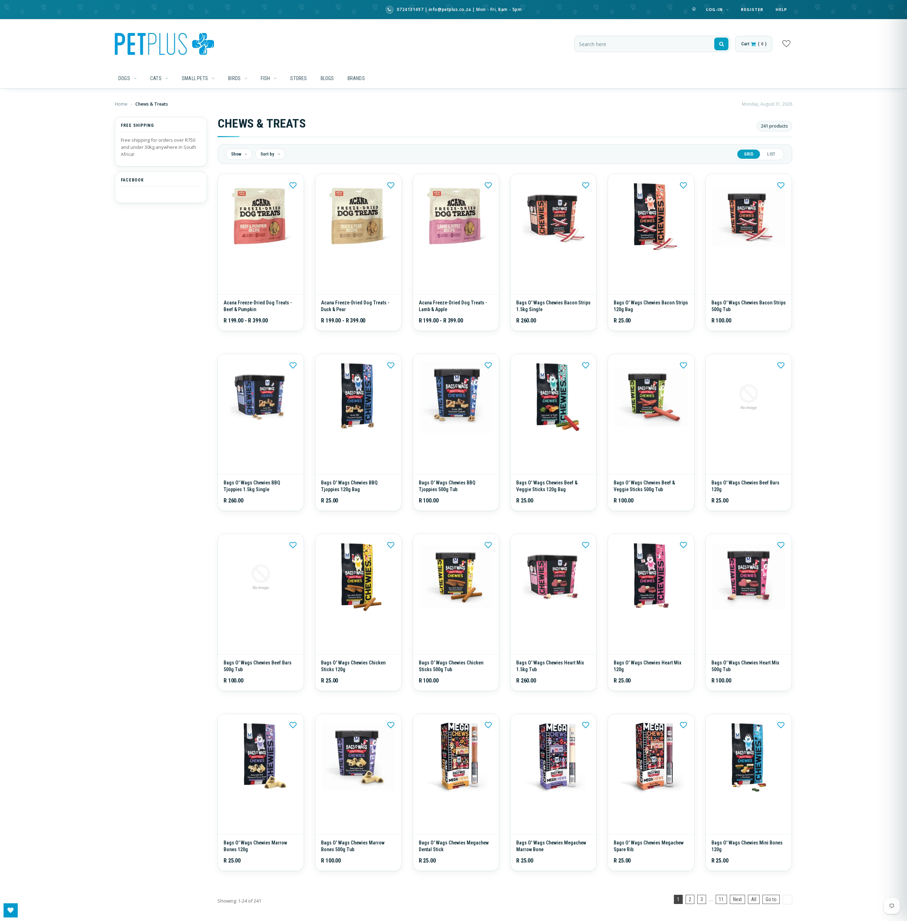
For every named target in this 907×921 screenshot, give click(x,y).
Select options (261, 287)
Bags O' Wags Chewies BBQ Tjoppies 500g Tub (447, 496)
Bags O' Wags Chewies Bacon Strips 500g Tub (748, 311)
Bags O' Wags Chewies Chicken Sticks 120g (353, 682)
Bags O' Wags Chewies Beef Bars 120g (745, 496)
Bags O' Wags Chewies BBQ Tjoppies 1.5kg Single (252, 496)
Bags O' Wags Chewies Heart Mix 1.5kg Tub (550, 682)
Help (781, 9)
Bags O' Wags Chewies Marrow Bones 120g (255, 867)
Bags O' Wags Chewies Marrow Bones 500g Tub (352, 867)
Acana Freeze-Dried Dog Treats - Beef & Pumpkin (258, 311)
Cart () (753, 43)
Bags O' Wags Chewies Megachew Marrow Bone (551, 867)
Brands (356, 78)
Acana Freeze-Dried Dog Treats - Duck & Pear (355, 311)
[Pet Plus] (164, 43)
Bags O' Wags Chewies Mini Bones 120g (747, 867)
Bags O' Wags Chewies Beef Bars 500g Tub (258, 682)
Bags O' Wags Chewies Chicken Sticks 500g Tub (451, 682)
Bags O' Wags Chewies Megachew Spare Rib (648, 867)
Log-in (715, 9)
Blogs (327, 78)
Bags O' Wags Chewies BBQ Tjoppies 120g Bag (349, 496)
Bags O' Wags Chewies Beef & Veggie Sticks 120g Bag (547, 496)
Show (236, 154)
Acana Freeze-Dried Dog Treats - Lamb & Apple (453, 311)
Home (122, 104)
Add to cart (553, 287)
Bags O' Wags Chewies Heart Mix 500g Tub (745, 682)
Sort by (267, 154)
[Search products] (721, 44)
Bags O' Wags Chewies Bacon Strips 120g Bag (651, 311)
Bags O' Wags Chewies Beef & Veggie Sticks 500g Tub (644, 496)
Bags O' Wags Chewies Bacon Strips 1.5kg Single (553, 311)
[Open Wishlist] (11, 910)
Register (752, 9)
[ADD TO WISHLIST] (293, 185)
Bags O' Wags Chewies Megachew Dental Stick (454, 867)
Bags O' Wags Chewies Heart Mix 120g (647, 682)
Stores (298, 78)
